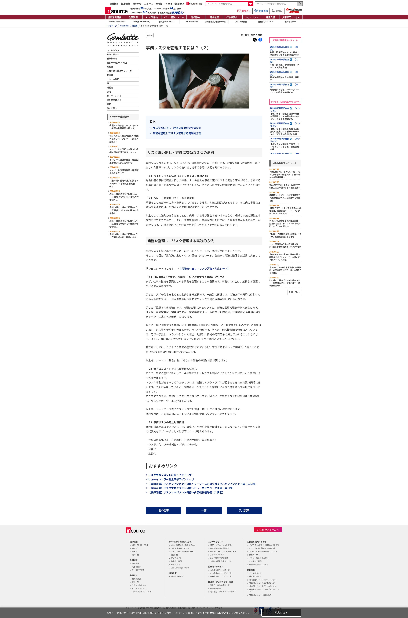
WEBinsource (192, 21)
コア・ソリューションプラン (221, 545)
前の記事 (164, 510)
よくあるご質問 (255, 561)
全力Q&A (179, 3)
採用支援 (270, 17)
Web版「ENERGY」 (142, 21)
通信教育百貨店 (177, 576)
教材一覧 (135, 582)
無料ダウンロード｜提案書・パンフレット (263, 551)
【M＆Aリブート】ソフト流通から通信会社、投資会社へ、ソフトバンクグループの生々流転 (285, 211)
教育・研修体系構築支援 (219, 548)
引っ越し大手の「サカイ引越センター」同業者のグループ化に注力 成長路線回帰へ (284, 283)
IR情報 (159, 3)
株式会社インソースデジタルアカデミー (263, 579)
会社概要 (114, 3)
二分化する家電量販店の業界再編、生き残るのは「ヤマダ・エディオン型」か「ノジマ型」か (284, 224)
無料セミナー (290, 21)
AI (108, 83)
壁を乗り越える (114, 100)
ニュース (148, 3)
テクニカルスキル (139, 585)
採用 (109, 92)
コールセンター (114, 50)
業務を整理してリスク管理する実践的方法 (177, 133)
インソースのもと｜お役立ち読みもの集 (262, 548)
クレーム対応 (113, 79)
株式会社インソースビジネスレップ (262, 583)
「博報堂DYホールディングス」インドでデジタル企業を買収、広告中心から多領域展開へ (285, 175)
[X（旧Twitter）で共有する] (255, 40)
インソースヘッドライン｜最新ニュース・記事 (264, 545)
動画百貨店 (136, 579)
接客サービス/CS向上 (117, 63)
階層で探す (136, 567)
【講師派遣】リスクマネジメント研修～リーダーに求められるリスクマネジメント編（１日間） (203, 484)
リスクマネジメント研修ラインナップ (170, 475)
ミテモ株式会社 (255, 573)
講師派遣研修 (114, 17)
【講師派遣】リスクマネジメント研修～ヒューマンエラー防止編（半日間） (191, 488)
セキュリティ (113, 54)
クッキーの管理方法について (213, 612)
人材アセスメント (217, 554)
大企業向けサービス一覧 (219, 570)
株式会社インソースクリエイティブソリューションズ (263, 590)
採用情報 (125, 3)
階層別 (134, 548)
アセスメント (252, 17)
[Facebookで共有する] (260, 40)
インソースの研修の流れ (258, 558)
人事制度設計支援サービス (220, 561)
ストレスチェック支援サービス (183, 551)
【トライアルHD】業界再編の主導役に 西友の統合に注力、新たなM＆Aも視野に (285, 270)
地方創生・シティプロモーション (223, 591)
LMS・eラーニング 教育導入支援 (223, 551)
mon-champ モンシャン (258, 564)
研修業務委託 (215, 588)
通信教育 (214, 17)
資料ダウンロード (265, 21)
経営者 (110, 88)
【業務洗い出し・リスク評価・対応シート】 (204, 268)
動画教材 (195, 17)
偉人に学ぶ (112, 108)
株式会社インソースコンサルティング (262, 586)
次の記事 (244, 510)
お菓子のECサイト (167, 21)
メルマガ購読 (241, 21)
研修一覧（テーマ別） (140, 545)
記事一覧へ (294, 292)
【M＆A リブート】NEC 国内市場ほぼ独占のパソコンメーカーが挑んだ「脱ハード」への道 (284, 257)
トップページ (111, 26)
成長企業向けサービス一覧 (220, 576)
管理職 (134, 26)
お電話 (279, 10)
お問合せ (246, 10)
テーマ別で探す (138, 570)
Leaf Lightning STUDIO (180, 568)
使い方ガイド (176, 558)
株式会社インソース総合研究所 (260, 595)
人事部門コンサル (291, 17)
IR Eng (168, 3)
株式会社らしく (255, 576)
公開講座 (133, 17)
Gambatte (124, 26)
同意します (281, 612)
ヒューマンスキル (139, 588)
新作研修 (137, 3)
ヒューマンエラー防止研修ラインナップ (171, 479)
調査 (109, 104)
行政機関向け (233, 17)
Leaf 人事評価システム (180, 548)
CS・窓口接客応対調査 (219, 558)
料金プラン (175, 564)
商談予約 (263, 10)
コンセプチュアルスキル (141, 591)
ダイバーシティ (114, 96)
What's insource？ (117, 21)
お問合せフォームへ (268, 529)
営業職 (110, 67)
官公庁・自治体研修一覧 (219, 585)
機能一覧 (174, 554)
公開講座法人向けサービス (216, 21)
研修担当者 (112, 59)
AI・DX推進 (152, 17)
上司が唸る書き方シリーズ (119, 71)
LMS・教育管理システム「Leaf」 (184, 545)
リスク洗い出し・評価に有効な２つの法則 (177, 128)
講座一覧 (135, 563)
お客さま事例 (176, 561)
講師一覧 (135, 554)
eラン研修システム (174, 17)
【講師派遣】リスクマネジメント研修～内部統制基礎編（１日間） (186, 492)
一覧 (204, 510)
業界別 (134, 551)
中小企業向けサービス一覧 (220, 573)
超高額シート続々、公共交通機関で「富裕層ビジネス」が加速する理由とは (284, 198)
